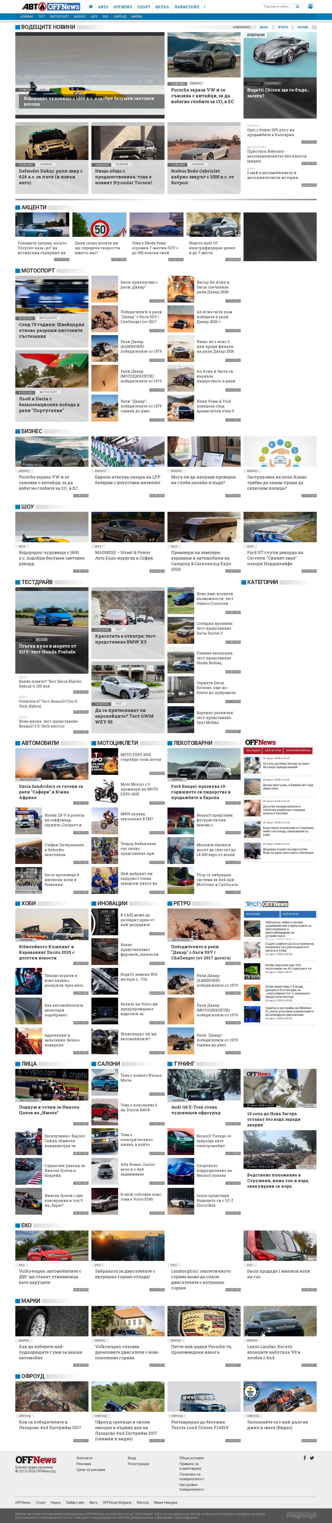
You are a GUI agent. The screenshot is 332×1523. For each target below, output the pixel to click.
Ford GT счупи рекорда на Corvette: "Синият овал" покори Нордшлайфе (275, 558)
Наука (162, 7)
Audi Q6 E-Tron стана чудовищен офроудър (196, 1109)
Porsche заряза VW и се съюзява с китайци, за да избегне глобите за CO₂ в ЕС (202, 95)
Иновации (112, 903)
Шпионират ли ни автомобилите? (139, 1036)
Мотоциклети (117, 743)
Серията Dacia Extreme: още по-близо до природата (216, 687)
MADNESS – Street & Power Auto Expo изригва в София (124, 555)
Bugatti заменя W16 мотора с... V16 (139, 977)
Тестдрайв (37, 582)
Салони (108, 1064)
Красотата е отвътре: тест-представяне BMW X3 (126, 639)
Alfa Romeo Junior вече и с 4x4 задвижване (138, 1169)
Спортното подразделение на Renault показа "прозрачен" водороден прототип (217, 1175)
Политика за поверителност (191, 1476)
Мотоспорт (59, 16)
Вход (132, 1458)
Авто (103, 7)
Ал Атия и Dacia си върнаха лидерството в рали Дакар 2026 (216, 378)
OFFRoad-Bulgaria (117, 1502)
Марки (136, 16)
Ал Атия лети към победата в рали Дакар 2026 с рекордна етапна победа (214, 321)
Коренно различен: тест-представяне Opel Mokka (215, 717)
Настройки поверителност (191, 1487)
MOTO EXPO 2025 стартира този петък (141, 757)
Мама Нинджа (165, 1502)
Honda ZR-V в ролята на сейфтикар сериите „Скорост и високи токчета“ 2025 (64, 822)
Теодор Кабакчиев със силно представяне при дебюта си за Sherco (140, 851)
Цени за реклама (91, 1470)
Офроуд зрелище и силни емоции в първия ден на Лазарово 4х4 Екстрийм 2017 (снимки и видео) (126, 1430)
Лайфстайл (186, 7)
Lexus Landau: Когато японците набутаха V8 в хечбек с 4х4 (273, 1352)
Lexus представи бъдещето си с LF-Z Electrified (215, 1200)
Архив (302, 27)
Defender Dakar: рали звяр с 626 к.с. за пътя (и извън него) (51, 176)
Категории (262, 582)
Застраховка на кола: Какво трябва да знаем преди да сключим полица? (276, 482)
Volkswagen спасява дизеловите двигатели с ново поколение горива (126, 1352)
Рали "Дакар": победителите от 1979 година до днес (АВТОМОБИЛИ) (141, 408)
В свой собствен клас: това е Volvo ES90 (141, 1197)
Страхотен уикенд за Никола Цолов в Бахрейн (64, 1170)
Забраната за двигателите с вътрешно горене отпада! (125, 1273)
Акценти (34, 207)
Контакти (84, 1458)
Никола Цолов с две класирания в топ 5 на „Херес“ (63, 1200)
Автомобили (40, 743)
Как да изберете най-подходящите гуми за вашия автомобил (50, 1352)
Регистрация (138, 1464)
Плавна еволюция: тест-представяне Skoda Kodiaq (215, 658)
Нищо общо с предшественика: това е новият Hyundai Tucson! (123, 176)
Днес (264, 27)
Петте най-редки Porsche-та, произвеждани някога (201, 1349)
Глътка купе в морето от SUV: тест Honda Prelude (47, 649)
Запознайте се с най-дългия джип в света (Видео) (277, 1424)
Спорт (143, 7)
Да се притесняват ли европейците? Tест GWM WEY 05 (124, 716)
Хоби (28, 903)
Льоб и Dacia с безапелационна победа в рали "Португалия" (49, 404)
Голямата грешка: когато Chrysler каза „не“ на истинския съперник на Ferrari (42, 250)
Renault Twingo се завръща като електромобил (214, 1140)
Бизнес (80, 16)
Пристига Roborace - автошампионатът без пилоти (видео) (277, 156)
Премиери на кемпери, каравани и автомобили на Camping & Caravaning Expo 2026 (201, 561)
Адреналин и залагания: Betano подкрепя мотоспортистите (62, 1042)
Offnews (123, 7)
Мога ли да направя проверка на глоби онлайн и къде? (203, 479)
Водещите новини (48, 27)
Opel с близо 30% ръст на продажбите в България (270, 132)
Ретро (182, 903)
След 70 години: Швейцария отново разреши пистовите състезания (52, 330)
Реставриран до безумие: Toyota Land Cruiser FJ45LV (200, 1424)
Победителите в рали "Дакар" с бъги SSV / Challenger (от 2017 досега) (141, 319)
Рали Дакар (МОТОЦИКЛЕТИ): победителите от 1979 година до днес (141, 378)
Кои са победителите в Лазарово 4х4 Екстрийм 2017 (50, 1424)
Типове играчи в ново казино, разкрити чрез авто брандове (63, 982)
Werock (143, 1502)
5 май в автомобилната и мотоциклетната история (272, 175)
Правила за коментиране (190, 1466)
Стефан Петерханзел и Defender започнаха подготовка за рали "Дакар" (64, 854)
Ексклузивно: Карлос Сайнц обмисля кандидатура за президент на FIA (64, 1143)
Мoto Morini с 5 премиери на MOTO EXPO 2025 (139, 789)
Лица (29, 1064)
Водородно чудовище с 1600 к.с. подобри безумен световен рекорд (52, 558)
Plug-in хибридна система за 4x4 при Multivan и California (217, 879)
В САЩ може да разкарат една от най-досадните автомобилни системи (137, 924)
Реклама (84, 1464)
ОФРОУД (120, 16)
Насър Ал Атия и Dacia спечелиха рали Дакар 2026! (213, 287)
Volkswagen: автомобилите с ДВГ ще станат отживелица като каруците (50, 1276)
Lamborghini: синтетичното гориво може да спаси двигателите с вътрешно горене (201, 1279)
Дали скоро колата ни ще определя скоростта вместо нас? (97, 247)
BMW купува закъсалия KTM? (137, 816)
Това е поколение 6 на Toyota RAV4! (139, 1107)
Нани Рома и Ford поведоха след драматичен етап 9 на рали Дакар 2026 (215, 408)
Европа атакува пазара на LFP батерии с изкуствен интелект (127, 479)
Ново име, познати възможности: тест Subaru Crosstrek (215, 598)
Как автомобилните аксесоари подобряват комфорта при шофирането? (63, 1015)
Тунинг (184, 1064)
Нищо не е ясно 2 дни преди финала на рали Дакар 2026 (215, 346)
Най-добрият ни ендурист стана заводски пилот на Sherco (139, 880)
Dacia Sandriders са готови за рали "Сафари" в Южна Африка (51, 791)
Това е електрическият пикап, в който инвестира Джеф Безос (137, 1144)
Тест (41, 16)
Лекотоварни (193, 743)
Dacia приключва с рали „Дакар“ (139, 284)
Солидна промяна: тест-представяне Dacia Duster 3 (215, 628)
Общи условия (191, 1458)
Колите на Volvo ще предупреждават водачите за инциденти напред (139, 1011)
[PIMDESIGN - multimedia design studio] (299, 1517)
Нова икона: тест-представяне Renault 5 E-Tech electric (48, 723)
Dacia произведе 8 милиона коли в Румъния (61, 879)
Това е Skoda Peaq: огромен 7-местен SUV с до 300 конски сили (155, 247)
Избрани (256, 35)
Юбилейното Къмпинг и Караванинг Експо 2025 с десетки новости (46, 952)
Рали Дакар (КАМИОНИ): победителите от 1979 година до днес (141, 348)
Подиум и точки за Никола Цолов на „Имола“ (49, 1109)
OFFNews (23, 1502)
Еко (106, 16)
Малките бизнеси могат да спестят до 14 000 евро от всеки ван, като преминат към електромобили (217, 854)
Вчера (283, 27)
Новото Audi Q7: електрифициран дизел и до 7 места (212, 247)
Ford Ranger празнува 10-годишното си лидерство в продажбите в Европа (201, 791)
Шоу (94, 16)
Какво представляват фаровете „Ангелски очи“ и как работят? (140, 952)
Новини (26, 16)
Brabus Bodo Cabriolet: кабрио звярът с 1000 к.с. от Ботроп (202, 176)
